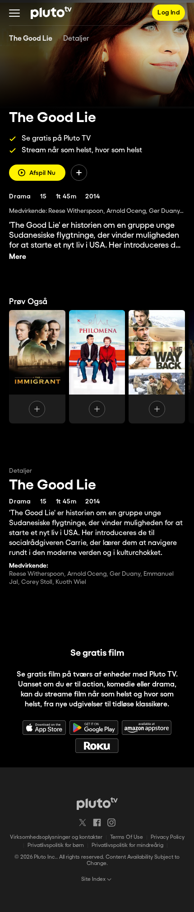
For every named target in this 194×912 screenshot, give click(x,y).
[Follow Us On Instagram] (111, 822)
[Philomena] (97, 366)
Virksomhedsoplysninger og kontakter (56, 837)
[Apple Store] (44, 727)
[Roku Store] (97, 745)
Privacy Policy (168, 837)
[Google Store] (93, 727)
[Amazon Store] (146, 727)
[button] (14, 13)
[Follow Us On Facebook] (97, 822)
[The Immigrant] (37, 366)
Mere (17, 257)
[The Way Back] (157, 366)
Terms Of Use (126, 837)
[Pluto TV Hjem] (51, 13)
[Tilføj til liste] (79, 173)
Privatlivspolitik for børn (56, 845)
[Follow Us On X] (82, 822)
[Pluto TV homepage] (97, 803)
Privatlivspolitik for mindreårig (127, 845)
